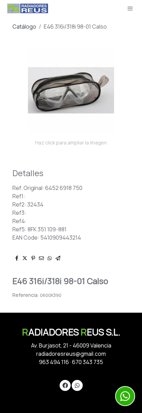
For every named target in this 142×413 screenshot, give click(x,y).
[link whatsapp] (77, 385)
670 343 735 (87, 362)
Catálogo (24, 26)
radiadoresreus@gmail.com (71, 353)
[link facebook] (65, 385)
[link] (27, 8)
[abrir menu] (130, 8)
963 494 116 (54, 362)
